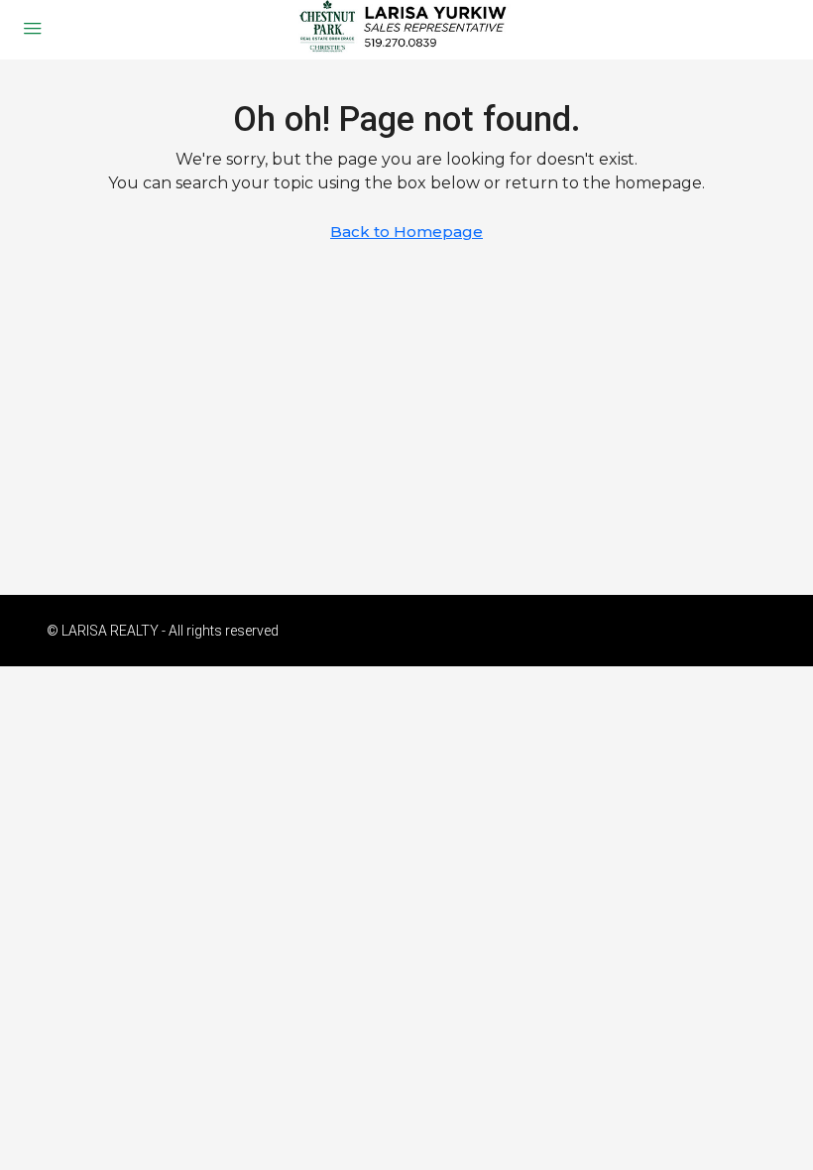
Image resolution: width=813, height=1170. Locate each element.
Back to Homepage (406, 231)
